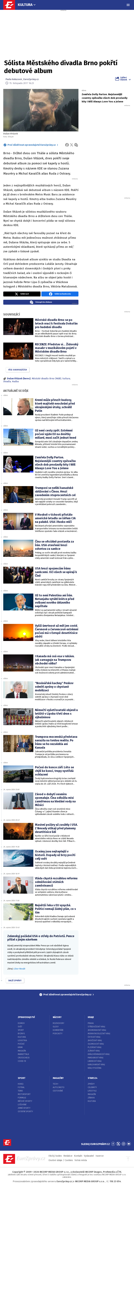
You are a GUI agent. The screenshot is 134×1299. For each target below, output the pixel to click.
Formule (22, 1098)
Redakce (67, 1155)
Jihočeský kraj (95, 1040)
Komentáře (58, 1030)
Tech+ (56, 1084)
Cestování (58, 1091)
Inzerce (100, 1155)
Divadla (7, 381)
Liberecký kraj (94, 1061)
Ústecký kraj (94, 1037)
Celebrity (92, 1087)
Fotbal (21, 1087)
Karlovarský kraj (96, 1064)
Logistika (22, 1040)
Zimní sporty (24, 1108)
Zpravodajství (26, 1017)
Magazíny (58, 1078)
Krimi (20, 1047)
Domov (21, 1023)
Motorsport (24, 1094)
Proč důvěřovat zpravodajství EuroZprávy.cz (32, 145)
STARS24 (92, 1078)
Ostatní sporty (25, 1111)
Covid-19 (22, 1061)
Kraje (91, 1017)
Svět (20, 1027)
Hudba (15, 381)
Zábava (91, 1098)
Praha (91, 1023)
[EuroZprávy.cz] (10, 5)
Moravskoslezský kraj (99, 1033)
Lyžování (22, 1104)
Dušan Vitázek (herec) (19, 378)
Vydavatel (89, 1155)
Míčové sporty (25, 1101)
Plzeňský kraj (94, 1047)
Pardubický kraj (95, 1058)
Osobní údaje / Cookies (61, 1160)
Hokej (20, 1084)
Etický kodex (55, 1155)
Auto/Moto (58, 1087)
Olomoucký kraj (96, 1044)
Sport (21, 1030)
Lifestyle (92, 1091)
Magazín (22, 1051)
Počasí (21, 1044)
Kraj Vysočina (94, 1068)
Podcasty (57, 1033)
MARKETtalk (23, 1054)
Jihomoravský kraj (97, 1030)
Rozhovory (58, 1023)
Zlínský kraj (94, 1051)
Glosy (56, 1027)
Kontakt (78, 1155)
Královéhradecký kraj (98, 1054)
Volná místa (81, 1160)
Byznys (21, 1033)
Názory (57, 1017)
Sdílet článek (123, 78)
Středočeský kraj (96, 1027)
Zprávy (91, 1084)
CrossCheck (24, 1058)
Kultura (25, 4)
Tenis (20, 1091)
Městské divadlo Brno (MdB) (46, 378)
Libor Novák (19, 968)
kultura (66, 378)
